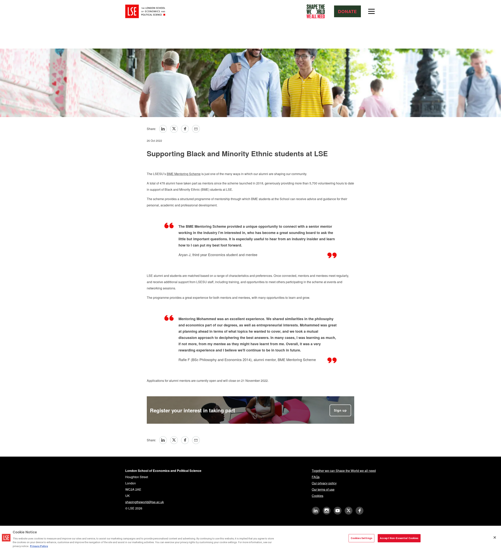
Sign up (340, 410)
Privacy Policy (39, 546)
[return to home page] (145, 11)
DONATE (347, 11)
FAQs (316, 477)
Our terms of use (323, 489)
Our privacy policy (324, 483)
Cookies (317, 495)
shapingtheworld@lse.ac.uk (144, 502)
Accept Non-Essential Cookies (399, 538)
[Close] (494, 537)
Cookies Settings (361, 538)
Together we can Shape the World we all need (344, 470)
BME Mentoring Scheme (184, 174)
